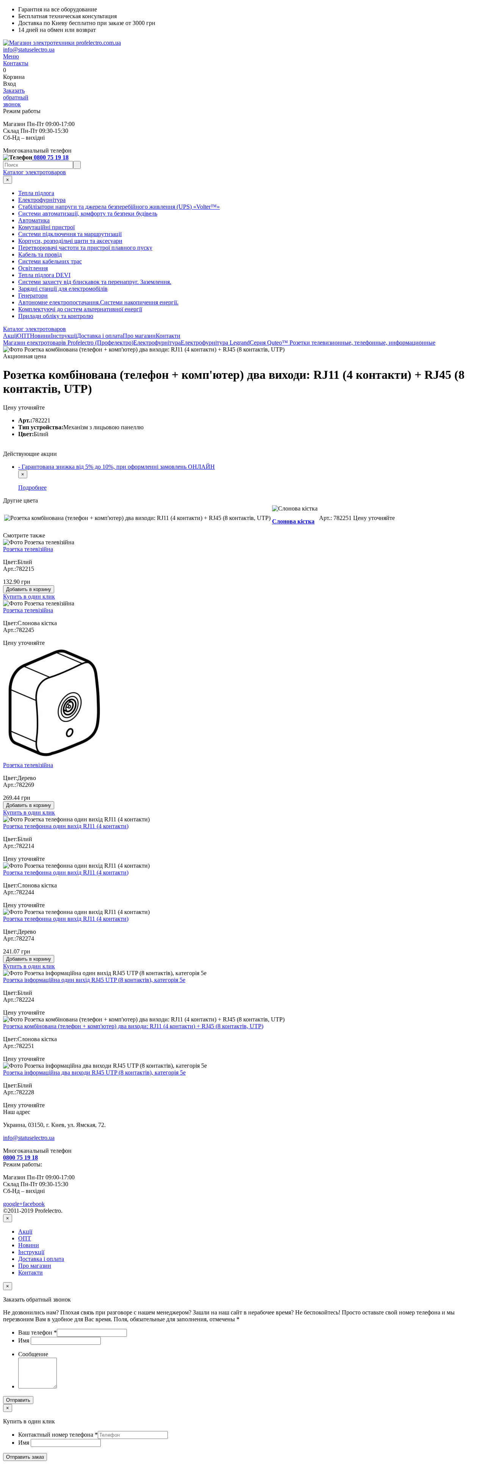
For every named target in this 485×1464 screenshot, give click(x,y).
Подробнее (32, 487)
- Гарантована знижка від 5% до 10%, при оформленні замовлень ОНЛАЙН (116, 466)
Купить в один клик (29, 596)
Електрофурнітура (42, 200)
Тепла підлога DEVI (44, 275)
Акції (10, 336)
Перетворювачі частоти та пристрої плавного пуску (85, 247)
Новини (40, 336)
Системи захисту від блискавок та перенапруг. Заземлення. (94, 282)
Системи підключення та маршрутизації (70, 234)
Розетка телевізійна (28, 549)
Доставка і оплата (100, 336)
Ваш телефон (37, 1332)
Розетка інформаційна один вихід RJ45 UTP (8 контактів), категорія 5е (94, 980)
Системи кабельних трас (50, 261)
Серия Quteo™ (269, 342)
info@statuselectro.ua (29, 49)
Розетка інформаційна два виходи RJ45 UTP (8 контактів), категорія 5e (94, 1072)
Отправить (18, 1400)
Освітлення (33, 268)
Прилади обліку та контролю (55, 316)
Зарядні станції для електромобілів (63, 288)
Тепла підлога (36, 193)
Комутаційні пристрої (46, 227)
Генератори (33, 295)
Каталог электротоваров (34, 172)
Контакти (168, 336)
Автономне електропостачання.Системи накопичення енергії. (98, 302)
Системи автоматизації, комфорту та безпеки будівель (87, 213)
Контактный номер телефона (58, 1434)
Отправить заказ (25, 1457)
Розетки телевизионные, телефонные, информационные (362, 342)
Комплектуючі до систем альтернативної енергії (80, 309)
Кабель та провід (40, 254)
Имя (24, 1340)
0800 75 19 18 (50, 157)
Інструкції (64, 336)
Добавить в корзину (28, 589)
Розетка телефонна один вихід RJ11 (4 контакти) (65, 826)
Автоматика (34, 220)
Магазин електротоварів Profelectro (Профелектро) (68, 342)
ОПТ (23, 336)
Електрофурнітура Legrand (215, 342)
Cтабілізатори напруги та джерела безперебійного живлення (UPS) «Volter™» (119, 206)
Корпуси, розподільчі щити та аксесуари (70, 241)
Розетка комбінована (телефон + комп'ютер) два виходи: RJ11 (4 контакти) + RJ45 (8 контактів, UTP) (133, 1026)
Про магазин (139, 336)
